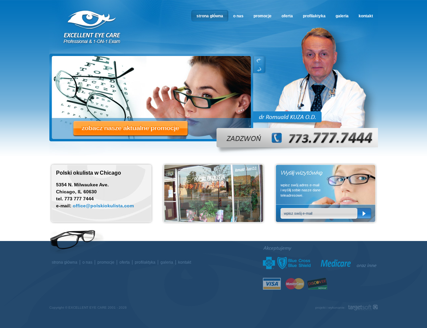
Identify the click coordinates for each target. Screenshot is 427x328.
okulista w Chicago (92, 27)
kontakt (366, 16)
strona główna (209, 16)
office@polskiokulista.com (103, 205)
